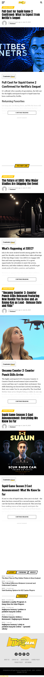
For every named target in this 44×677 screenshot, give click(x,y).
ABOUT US (6, 660)
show (12, 76)
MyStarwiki (28, 662)
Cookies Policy (36, 660)
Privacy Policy (19, 662)
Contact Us (15, 660)
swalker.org (4, 676)
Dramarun (12, 23)
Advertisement (25, 660)
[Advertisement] (22, 141)
